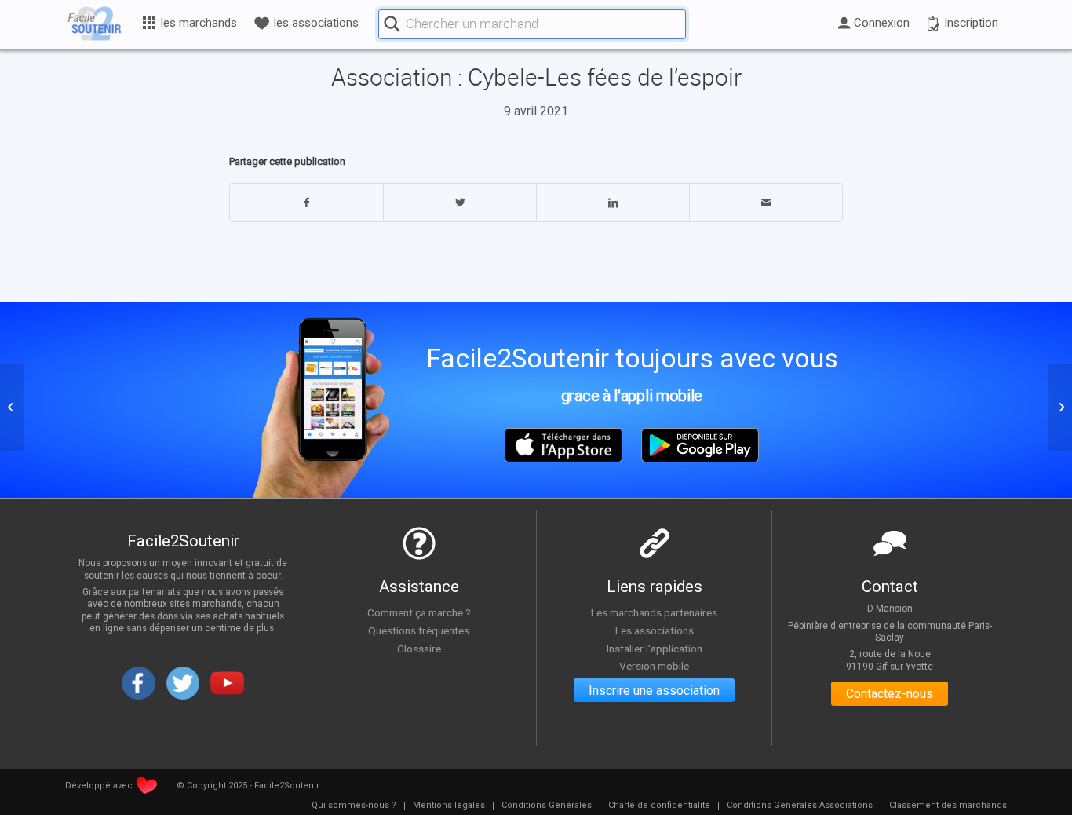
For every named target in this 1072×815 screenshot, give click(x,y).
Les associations (654, 630)
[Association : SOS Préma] (12, 407)
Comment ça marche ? (419, 612)
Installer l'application (654, 648)
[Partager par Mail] (766, 202)
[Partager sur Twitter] (460, 202)
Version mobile (654, 666)
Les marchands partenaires (654, 612)
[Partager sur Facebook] (306, 202)
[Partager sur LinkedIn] (613, 202)
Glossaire (419, 648)
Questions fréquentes (418, 630)
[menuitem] (354, 806)
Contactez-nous (889, 693)
